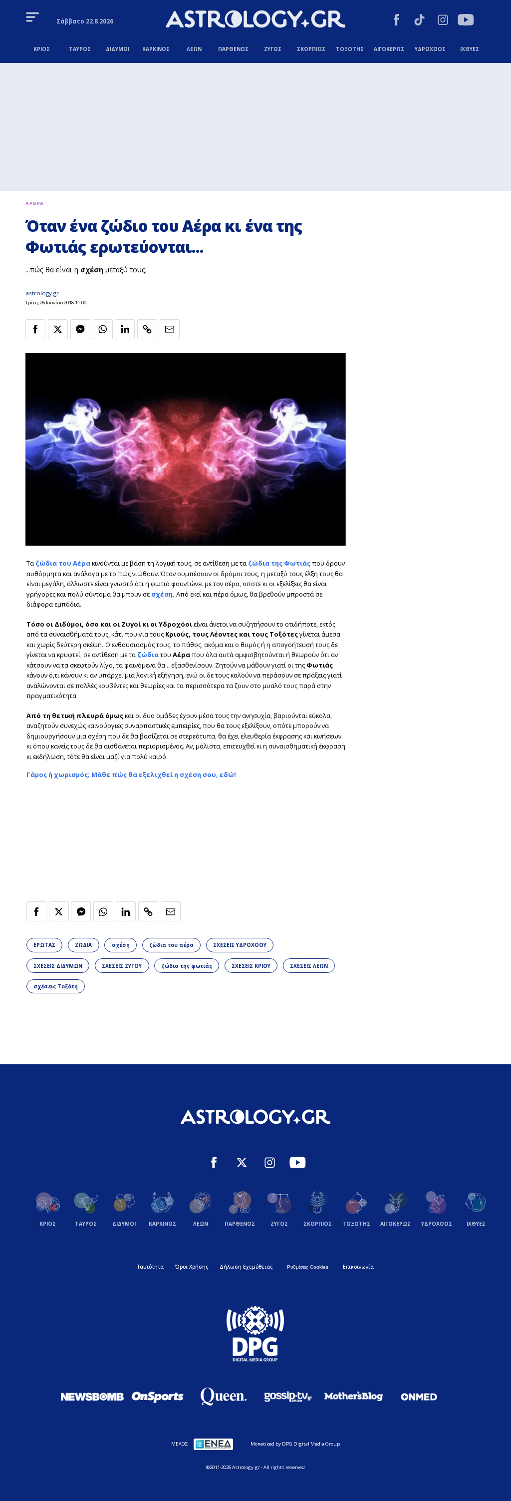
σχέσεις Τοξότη (55, 986)
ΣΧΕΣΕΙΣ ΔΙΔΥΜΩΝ (57, 965)
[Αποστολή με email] (170, 329)
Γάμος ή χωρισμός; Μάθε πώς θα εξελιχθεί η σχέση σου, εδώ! (131, 774)
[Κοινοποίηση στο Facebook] (35, 329)
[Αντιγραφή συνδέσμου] (147, 329)
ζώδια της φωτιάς (187, 965)
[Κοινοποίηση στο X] (58, 329)
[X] (242, 1164)
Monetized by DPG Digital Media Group (295, 1444)
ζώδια (148, 654)
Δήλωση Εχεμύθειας (246, 1266)
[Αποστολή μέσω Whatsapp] (103, 329)
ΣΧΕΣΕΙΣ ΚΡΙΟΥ (251, 965)
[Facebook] (396, 21)
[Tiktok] (419, 21)
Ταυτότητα (150, 1266)
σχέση (162, 594)
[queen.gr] (223, 1397)
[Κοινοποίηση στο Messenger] (80, 329)
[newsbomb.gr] (92, 1397)
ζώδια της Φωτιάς (279, 563)
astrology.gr (42, 293)
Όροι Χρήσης (191, 1266)
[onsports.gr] (158, 1397)
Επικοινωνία (358, 1266)
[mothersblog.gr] (354, 1397)
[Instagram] (443, 21)
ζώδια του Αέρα (62, 563)
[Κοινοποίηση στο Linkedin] (125, 329)
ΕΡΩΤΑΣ (44, 944)
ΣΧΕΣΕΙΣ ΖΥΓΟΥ (122, 965)
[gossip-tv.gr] (288, 1397)
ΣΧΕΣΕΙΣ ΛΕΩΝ (309, 965)
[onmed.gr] (419, 1397)
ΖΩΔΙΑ (83, 944)
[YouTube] (466, 21)
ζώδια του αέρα (171, 944)
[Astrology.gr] (255, 20)
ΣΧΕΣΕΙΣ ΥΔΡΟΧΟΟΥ (239, 944)
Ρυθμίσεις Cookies (307, 1267)
